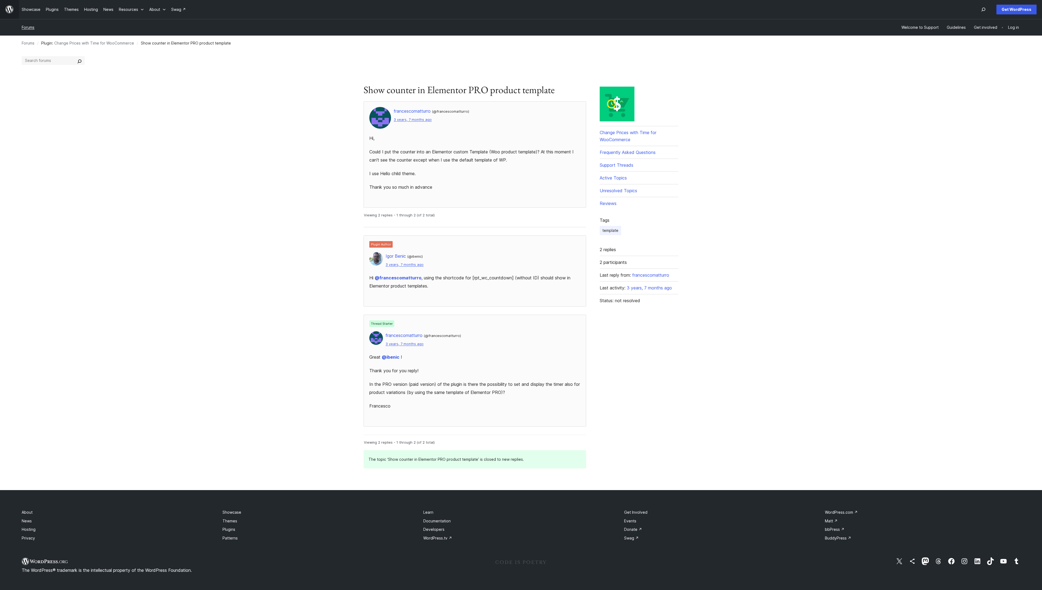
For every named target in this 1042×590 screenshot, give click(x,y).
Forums (28, 27)
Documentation (437, 521)
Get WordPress (1016, 9)
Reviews (608, 203)
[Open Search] (983, 9)
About (27, 512)
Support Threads (616, 165)
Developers (433, 529)
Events (630, 521)
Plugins (229, 529)
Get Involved (635, 512)
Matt (831, 521)
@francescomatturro (398, 277)
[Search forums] (79, 60)
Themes (230, 521)
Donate (633, 529)
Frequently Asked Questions (628, 152)
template (610, 230)
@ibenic (390, 357)
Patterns (230, 538)
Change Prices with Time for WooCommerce (94, 43)
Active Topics (613, 178)
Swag (631, 538)
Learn (428, 512)
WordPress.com (841, 512)
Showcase (232, 512)
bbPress (834, 529)
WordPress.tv (437, 538)
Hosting (29, 529)
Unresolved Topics (618, 190)
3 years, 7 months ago (413, 120)
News (27, 521)
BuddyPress (838, 538)
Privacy (28, 538)
